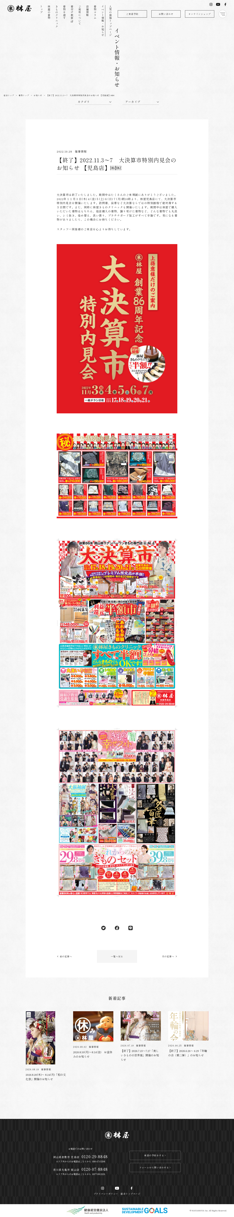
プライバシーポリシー (106, 1193)
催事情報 (81, 151)
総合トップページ (130, 1193)
